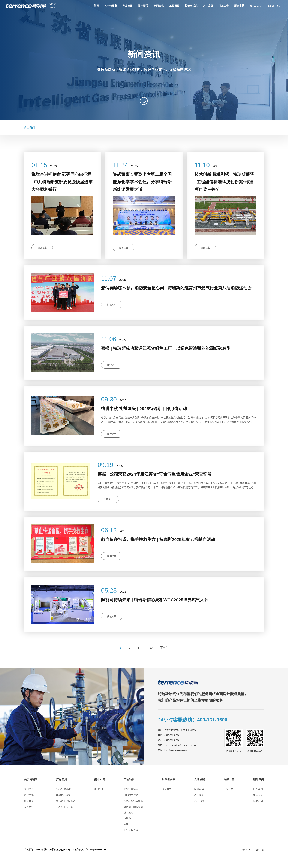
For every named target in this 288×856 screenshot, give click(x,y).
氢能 (126, 824)
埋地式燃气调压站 (133, 801)
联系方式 (166, 789)
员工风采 (199, 795)
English (257, 6)
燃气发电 (128, 812)
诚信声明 (258, 801)
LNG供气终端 (131, 795)
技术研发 (143, 5)
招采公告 (224, 5)
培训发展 (199, 789)
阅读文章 (42, 247)
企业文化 (29, 795)
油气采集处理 (131, 830)
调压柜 (127, 818)
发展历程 (29, 807)
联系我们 (258, 789)
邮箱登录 (276, 6)
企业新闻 (29, 127)
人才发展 (208, 5)
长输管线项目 (131, 789)
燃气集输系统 (63, 789)
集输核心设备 (63, 795)
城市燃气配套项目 (133, 807)
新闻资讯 (159, 5)
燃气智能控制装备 (65, 801)
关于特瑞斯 (110, 5)
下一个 (164, 647)
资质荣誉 (29, 801)
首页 (96, 5)
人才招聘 (199, 801)
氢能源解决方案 (64, 807)
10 (151, 647)
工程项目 (174, 5)
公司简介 (29, 789)
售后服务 (258, 795)
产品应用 (128, 5)
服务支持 (239, 5)
